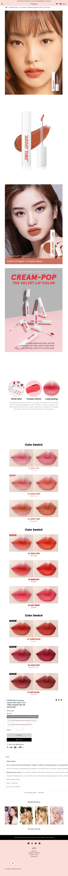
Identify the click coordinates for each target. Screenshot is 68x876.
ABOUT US (34, 851)
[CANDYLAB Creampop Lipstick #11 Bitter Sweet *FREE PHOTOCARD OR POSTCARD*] (11, 815)
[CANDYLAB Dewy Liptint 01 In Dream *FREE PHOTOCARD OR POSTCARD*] (26, 815)
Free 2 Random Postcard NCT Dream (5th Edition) (20, 724)
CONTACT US (34, 856)
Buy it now (19, 740)
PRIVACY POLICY (34, 855)
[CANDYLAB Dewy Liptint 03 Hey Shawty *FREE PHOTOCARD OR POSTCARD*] (56, 815)
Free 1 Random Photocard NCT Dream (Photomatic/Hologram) (23, 716)
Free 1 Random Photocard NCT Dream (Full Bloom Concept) (22, 720)
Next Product (41, 792)
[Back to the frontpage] (6, 7)
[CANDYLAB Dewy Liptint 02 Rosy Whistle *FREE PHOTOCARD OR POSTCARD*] (41, 815)
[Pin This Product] (61, 700)
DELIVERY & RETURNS (34, 853)
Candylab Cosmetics (13, 7)
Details (7, 757)
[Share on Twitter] (59, 700)
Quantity (9, 730)
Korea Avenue (17, 869)
